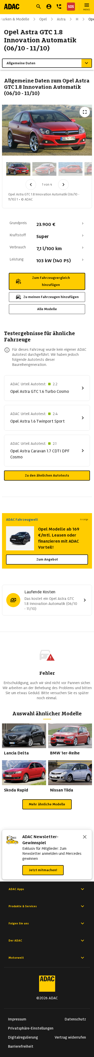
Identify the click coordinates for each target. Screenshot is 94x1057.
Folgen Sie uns (19, 923)
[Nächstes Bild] (63, 184)
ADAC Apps (16, 889)
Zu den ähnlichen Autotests (47, 475)
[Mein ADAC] (49, 7)
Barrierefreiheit (20, 1046)
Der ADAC (15, 940)
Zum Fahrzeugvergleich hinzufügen (51, 281)
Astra (61, 19)
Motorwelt (16, 957)
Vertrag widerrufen (70, 1037)
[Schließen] (85, 837)
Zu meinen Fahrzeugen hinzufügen (51, 297)
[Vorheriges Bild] (31, 184)
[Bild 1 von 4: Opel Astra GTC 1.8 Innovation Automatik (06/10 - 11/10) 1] (18, 169)
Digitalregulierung (23, 1037)
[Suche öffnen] (38, 6)
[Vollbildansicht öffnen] (84, 112)
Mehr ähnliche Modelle (47, 804)
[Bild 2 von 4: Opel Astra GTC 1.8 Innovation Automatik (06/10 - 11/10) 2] (44, 169)
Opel (43, 19)
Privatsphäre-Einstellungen (30, 1028)
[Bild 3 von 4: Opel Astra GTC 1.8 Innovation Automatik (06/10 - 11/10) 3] (70, 169)
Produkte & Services (23, 906)
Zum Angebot (47, 559)
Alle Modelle (47, 309)
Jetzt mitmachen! (43, 870)
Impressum (17, 1019)
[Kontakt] (59, 7)
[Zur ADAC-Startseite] (11, 7)
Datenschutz (75, 1019)
